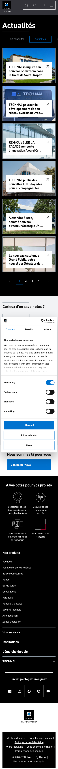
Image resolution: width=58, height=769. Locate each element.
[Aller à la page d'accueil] (6, 7)
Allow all (29, 425)
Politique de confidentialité (29, 742)
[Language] (27, 5)
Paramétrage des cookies (29, 751)
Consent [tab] (10, 329)
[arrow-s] (9, 280)
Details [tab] (29, 329)
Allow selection (29, 435)
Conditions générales (40, 738)
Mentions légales (15, 738)
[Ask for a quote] (43, 5)
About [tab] (47, 329)
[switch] (50, 392)
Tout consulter (16, 39)
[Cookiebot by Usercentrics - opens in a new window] (41, 321)
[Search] (35, 5)
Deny (29, 445)
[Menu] (51, 5)
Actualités (40, 39)
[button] (19, 281)
